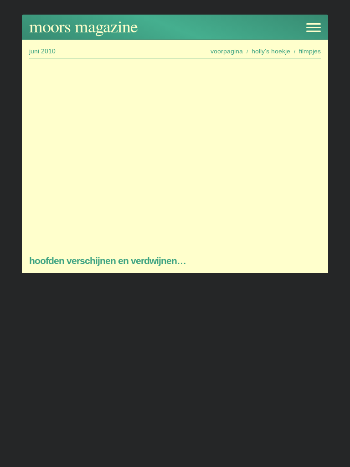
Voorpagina (227, 51)
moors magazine (83, 25)
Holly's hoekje (271, 51)
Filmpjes (310, 51)
